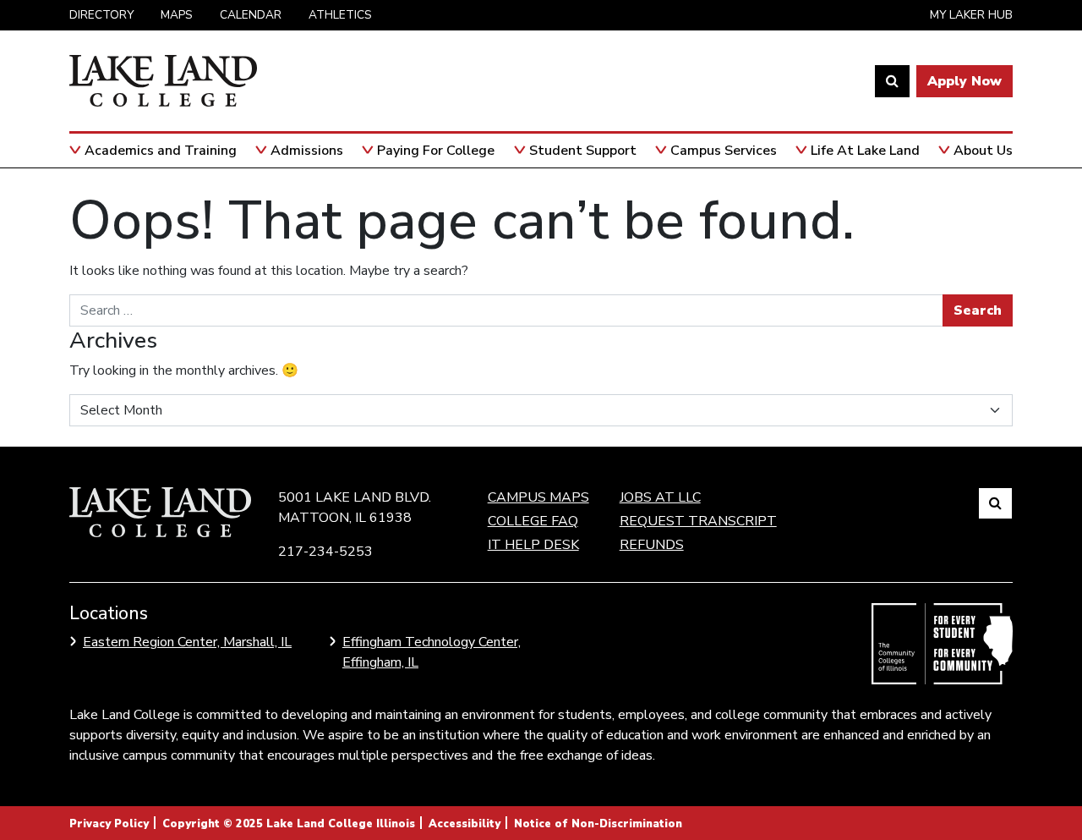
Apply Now (964, 81)
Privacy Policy (109, 824)
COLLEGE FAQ (533, 521)
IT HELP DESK (533, 544)
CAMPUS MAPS (538, 497)
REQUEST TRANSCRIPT (698, 521)
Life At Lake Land (865, 150)
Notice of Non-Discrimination (598, 824)
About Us (983, 150)
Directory (101, 15)
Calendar (250, 15)
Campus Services (723, 150)
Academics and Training (161, 150)
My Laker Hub (971, 15)
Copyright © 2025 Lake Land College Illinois (288, 824)
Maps (177, 15)
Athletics (340, 15)
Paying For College (436, 150)
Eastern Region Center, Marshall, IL (187, 642)
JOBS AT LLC (660, 497)
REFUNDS (652, 544)
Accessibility (464, 824)
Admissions (306, 150)
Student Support (583, 150)
